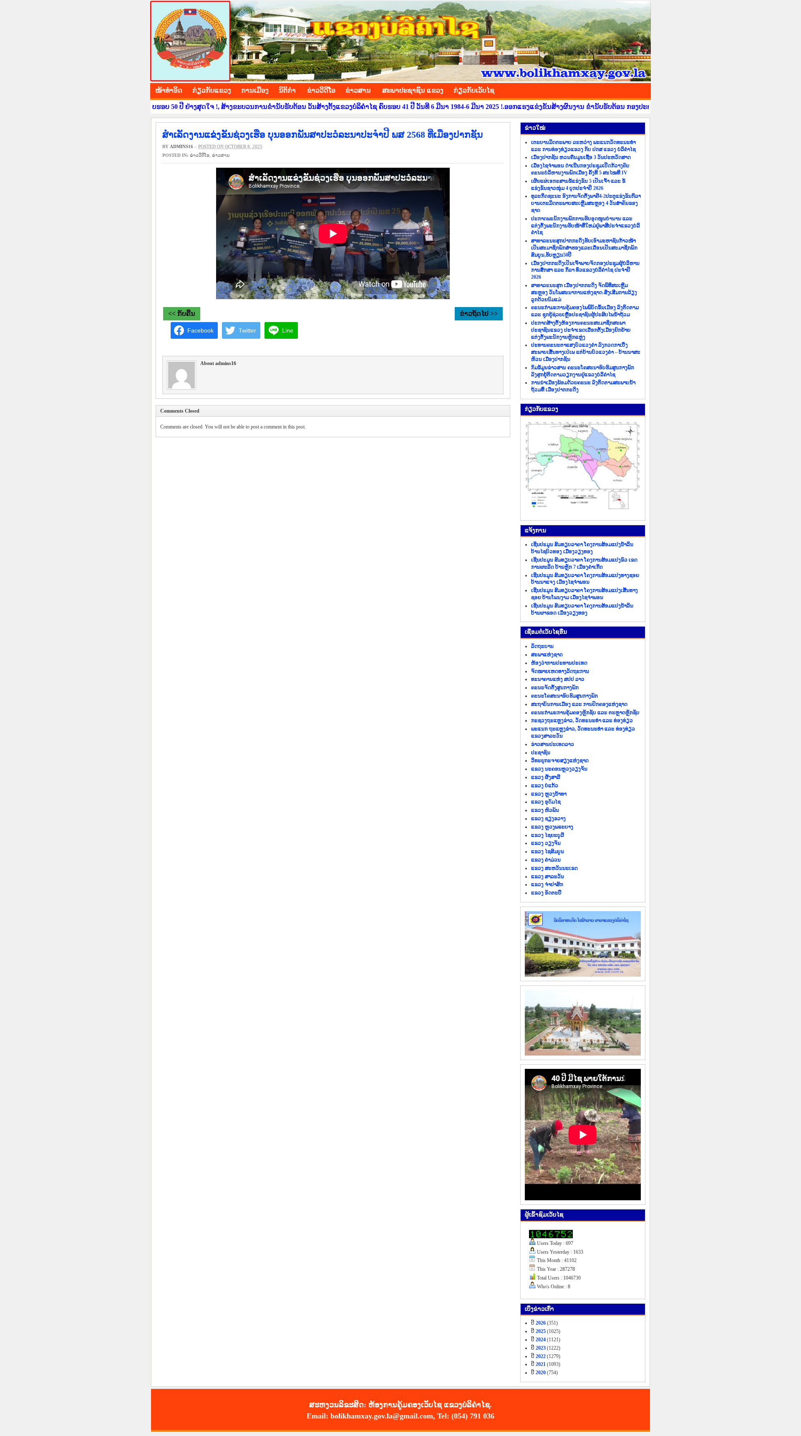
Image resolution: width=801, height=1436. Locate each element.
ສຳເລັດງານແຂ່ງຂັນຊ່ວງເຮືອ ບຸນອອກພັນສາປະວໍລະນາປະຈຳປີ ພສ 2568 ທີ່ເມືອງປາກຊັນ (322, 134)
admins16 (181, 146)
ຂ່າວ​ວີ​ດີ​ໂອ (321, 90)
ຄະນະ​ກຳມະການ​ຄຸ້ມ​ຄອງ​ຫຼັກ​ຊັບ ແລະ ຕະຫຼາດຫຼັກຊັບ (585, 712)
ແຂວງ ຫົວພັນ (545, 810)
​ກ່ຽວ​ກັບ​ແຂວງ (211, 90)
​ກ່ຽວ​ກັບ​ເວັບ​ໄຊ (473, 90)
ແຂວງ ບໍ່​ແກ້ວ (544, 786)
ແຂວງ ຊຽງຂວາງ (548, 818)
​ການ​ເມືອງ (255, 90)
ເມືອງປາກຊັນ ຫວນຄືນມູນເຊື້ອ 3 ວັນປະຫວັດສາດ (581, 157)
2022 (541, 1356)
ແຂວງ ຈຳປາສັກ (547, 884)
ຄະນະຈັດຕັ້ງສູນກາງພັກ (555, 687)
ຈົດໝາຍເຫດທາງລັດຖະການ (560, 671)
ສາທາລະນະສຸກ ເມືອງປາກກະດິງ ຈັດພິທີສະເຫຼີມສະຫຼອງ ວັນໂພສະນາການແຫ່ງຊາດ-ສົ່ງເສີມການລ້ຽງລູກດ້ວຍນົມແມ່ (584, 292)
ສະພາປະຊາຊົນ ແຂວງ (412, 90)
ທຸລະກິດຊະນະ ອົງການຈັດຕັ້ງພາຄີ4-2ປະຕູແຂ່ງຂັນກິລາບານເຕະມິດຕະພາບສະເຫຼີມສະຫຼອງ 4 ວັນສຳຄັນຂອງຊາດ (586, 203)
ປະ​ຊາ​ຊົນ (540, 753)
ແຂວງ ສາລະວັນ (547, 876)
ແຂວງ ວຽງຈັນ (546, 843)
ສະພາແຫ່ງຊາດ (547, 655)
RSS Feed (642, 89)
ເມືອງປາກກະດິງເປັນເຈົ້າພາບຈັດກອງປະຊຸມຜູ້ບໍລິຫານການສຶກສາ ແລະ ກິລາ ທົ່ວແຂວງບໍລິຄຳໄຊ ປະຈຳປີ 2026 (585, 270)
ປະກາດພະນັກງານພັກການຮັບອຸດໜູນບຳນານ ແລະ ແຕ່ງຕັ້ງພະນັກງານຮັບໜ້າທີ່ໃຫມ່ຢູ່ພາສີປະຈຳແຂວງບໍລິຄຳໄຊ (585, 226)
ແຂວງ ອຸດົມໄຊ (546, 802)
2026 (541, 1323)
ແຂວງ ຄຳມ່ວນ (546, 860)
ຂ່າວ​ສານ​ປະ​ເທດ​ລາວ (552, 744)
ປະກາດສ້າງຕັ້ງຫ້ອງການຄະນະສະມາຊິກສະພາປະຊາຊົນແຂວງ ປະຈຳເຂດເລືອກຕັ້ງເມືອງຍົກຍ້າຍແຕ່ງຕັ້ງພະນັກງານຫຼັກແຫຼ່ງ (580, 330)
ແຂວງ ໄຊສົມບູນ (547, 851)
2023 (541, 1348)
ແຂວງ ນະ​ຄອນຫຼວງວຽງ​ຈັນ (559, 769)
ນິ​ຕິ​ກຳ (287, 90)
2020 (541, 1373)
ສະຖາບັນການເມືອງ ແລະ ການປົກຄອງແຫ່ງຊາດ (579, 704)
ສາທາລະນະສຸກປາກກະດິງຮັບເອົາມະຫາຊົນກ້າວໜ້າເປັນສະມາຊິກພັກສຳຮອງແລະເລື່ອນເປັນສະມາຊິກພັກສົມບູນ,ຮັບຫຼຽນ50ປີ (584, 248)
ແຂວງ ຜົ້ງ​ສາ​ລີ (545, 777)
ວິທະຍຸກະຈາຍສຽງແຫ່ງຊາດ (560, 760)
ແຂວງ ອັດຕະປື (546, 893)
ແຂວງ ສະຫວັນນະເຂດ (554, 868)
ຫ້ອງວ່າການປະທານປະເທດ (559, 663)
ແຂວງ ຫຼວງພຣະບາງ (552, 827)
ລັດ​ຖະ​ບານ (542, 646)
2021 (541, 1364)
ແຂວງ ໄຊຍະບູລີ (547, 835)
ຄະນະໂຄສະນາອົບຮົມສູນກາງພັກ (564, 696)
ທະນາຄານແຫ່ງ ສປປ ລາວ (557, 679)
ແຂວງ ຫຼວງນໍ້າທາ (549, 794)
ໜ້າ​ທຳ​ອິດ (168, 90)
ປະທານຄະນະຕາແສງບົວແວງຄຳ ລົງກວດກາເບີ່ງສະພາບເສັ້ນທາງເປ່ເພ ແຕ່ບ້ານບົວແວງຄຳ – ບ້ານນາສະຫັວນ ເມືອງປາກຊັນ (585, 352)
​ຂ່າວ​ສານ (358, 90)
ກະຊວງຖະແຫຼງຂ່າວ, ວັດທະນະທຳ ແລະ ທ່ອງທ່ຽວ (582, 720)
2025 (541, 1331)
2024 (541, 1340)
